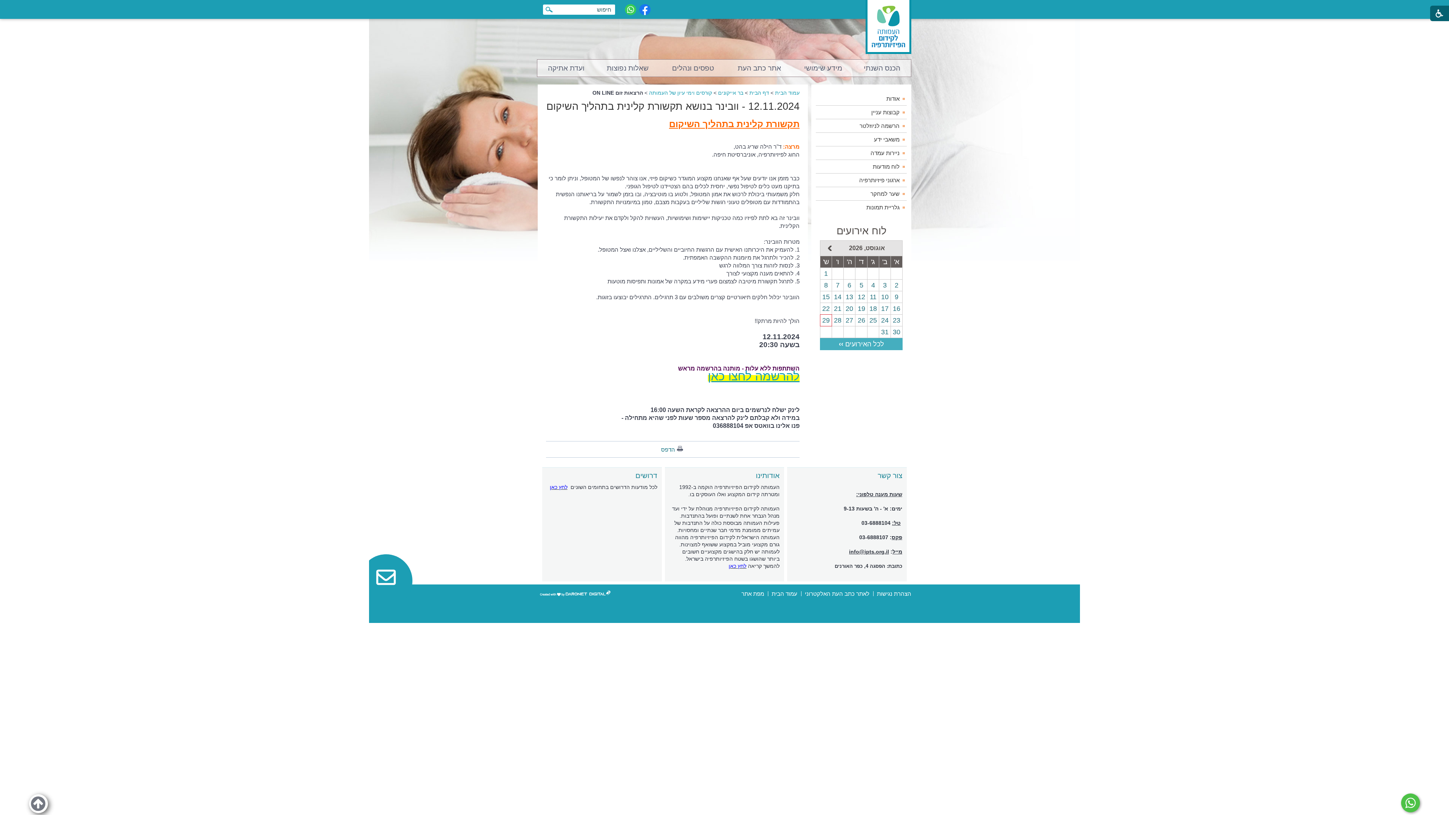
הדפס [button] (668, 449)
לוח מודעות (886, 166)
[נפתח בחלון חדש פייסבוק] (645, 9)
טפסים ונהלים (693, 68)
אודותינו (768, 476)
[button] (38, 803)
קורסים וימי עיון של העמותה (680, 93)
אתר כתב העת (759, 68)
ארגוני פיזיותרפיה (879, 180)
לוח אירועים (861, 231)
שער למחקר (885, 194)
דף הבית (759, 93)
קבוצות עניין (885, 112)
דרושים (646, 476)
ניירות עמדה (885, 153)
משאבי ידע (887, 139)
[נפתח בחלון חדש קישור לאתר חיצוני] (1410, 802)
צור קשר (890, 476)
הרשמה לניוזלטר (880, 126)
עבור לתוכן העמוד (724, 7)
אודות (893, 98)
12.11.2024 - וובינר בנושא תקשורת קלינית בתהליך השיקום (673, 106)
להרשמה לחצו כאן (754, 376)
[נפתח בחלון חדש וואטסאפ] (630, 9)
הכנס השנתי (882, 68)
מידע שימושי (823, 68)
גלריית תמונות (883, 207)
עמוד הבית (787, 93)
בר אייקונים (730, 93)
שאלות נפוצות (628, 68)
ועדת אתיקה (566, 68)
